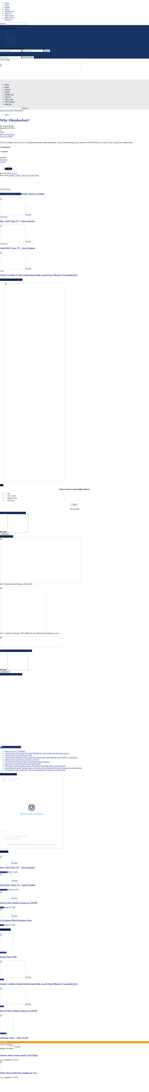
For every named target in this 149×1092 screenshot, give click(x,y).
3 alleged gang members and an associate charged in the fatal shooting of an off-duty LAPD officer (41, 757)
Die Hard (11, 500)
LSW (7, 34)
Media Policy (9, 38)
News (7, 5)
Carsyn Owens (8, 126)
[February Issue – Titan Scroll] (6, 1031)
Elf (9, 494)
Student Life (9, 11)
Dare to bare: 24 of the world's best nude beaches (23, 764)
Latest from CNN (13, 747)
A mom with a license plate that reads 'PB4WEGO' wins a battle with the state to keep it (37, 753)
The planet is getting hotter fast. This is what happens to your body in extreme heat (35, 770)
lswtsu (30, 844)
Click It (14, 173)
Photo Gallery (10, 18)
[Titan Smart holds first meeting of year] (6, 1068)
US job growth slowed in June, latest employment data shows (27, 762)
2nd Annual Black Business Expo (16, 920)
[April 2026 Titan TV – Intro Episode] (15, 241)
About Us (8, 20)
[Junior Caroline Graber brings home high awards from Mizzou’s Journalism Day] (15, 268)
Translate (17, 1046)
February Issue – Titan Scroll (14, 1038)
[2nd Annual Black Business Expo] (9, 916)
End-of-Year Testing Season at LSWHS (18, 903)
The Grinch (12, 496)
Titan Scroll (9, 15)
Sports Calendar (10, 40)
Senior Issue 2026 (8, 957)
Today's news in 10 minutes (15, 751)
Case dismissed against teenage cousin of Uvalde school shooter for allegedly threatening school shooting (43, 768)
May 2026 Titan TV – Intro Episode (17, 221)
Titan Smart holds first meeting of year (18, 1073)
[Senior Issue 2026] (6, 950)
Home (7, 3)
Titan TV (8, 13)
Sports (7, 9)
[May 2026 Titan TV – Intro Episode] (15, 215)
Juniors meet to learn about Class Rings (19, 1055)
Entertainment (4, 217)
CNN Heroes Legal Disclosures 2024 (18, 755)
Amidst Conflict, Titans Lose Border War (23, 175)
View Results (74, 509)
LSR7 (7, 36)
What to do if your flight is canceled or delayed (22, 760)
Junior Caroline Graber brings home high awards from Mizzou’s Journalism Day (39, 275)
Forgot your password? (8, 53)
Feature (7, 7)
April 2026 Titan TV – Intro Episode (17, 248)
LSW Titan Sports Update (16, 844)
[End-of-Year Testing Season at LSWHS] (9, 898)
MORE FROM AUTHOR (32, 194)
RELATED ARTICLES (10, 194)
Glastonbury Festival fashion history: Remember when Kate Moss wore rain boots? (35, 766)
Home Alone (12, 498)
